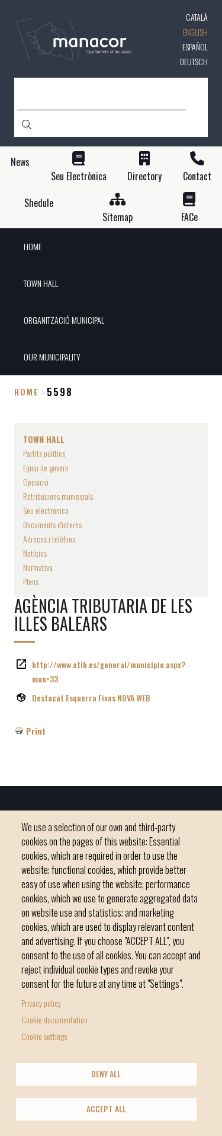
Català (197, 17)
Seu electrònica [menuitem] (46, 510)
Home (26, 391)
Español (195, 46)
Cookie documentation (54, 1019)
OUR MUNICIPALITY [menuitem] (52, 356)
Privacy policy (41, 1003)
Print (36, 731)
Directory (144, 176)
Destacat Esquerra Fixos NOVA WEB (91, 697)
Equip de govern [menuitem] (46, 467)
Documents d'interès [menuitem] (52, 524)
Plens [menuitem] (30, 581)
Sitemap (117, 217)
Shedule (38, 203)
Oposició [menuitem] (36, 482)
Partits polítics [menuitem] (44, 453)
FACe (189, 217)
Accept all (106, 1109)
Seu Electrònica (79, 176)
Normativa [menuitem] (38, 567)
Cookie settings (44, 1036)
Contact (197, 176)
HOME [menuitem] (32, 246)
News (20, 162)
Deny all (106, 1074)
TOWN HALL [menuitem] (41, 283)
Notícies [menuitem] (35, 553)
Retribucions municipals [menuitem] (58, 496)
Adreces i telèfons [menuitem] (49, 538)
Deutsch (194, 61)
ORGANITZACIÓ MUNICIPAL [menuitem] (64, 320)
